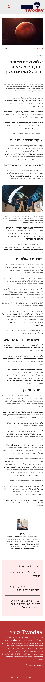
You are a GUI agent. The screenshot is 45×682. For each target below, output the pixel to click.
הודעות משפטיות (13, 677)
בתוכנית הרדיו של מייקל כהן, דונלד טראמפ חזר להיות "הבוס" (23, 588)
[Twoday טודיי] (32, 7)
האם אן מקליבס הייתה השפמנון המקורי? (24, 574)
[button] (9, 7)
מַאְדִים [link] (22, 100)
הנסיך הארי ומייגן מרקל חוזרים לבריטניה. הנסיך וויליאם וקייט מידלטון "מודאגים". (25, 604)
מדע (40, 55)
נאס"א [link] (22, 98)
